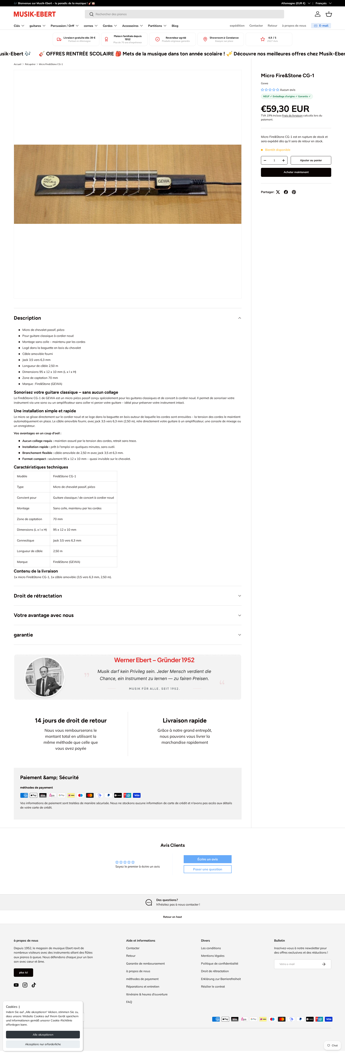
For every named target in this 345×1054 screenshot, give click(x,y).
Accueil (17, 64)
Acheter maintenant (296, 172)
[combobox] (184, 14)
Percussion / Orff (62, 26)
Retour (272, 26)
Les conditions (211, 948)
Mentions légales (212, 956)
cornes (88, 26)
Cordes (107, 26)
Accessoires (130, 26)
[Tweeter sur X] (278, 192)
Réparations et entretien (142, 986)
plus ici (23, 972)
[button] (328, 14)
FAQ (129, 1002)
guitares (35, 26)
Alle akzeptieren (43, 1034)
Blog (175, 26)
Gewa (264, 83)
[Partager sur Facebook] (286, 192)
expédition (237, 26)
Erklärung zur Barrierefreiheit (221, 979)
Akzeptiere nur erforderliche (43, 1044)
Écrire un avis (207, 859)
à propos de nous (294, 26)
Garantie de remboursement (145, 963)
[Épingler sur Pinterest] (294, 192)
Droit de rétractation (215, 971)
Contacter (256, 26)
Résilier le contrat (213, 986)
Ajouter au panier (311, 160)
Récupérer (30, 64)
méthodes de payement (142, 979)
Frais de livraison (292, 115)
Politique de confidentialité (219, 963)
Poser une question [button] (207, 869)
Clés (17, 26)
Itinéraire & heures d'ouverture (147, 994)
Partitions (155, 26)
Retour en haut (172, 916)
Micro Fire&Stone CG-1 (51, 64)
